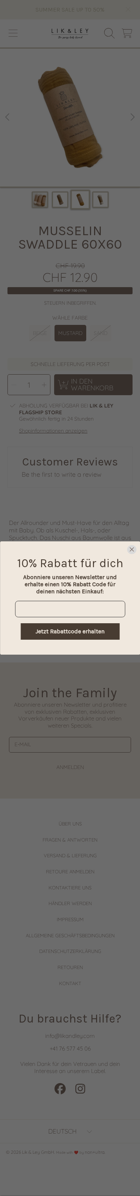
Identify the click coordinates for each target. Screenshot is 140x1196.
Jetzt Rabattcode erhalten (70, 631)
